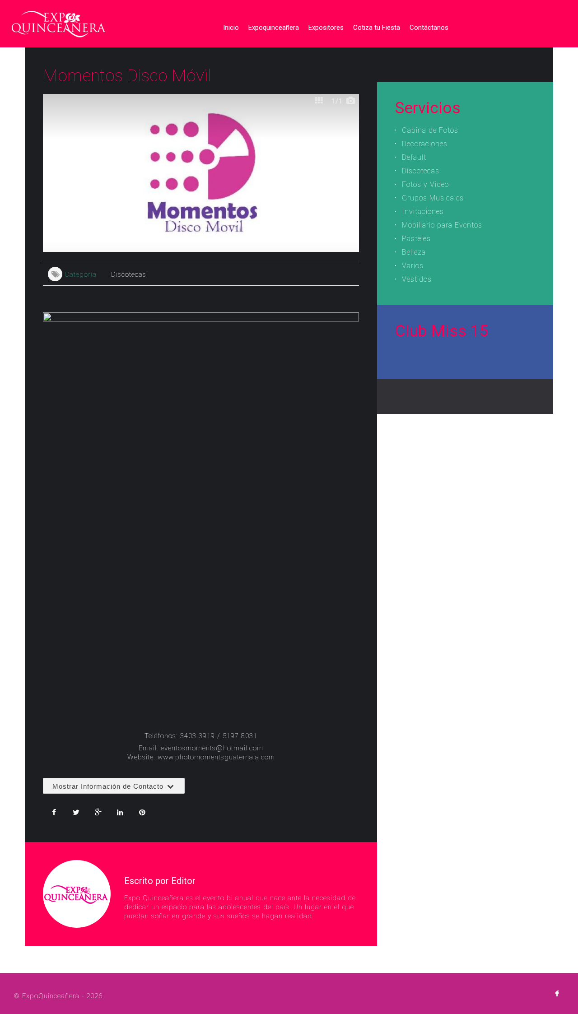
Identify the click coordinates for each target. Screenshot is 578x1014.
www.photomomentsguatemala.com (216, 757)
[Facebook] (557, 994)
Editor (183, 880)
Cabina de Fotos (430, 130)
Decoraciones (424, 144)
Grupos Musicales (433, 198)
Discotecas (128, 274)
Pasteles (416, 238)
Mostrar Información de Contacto (109, 786)
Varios (413, 265)
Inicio (231, 27)
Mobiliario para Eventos (442, 225)
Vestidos (417, 279)
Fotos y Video (425, 184)
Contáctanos (429, 27)
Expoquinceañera (273, 27)
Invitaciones (423, 211)
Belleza (414, 252)
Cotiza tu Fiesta (376, 27)
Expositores (326, 27)
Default (414, 157)
